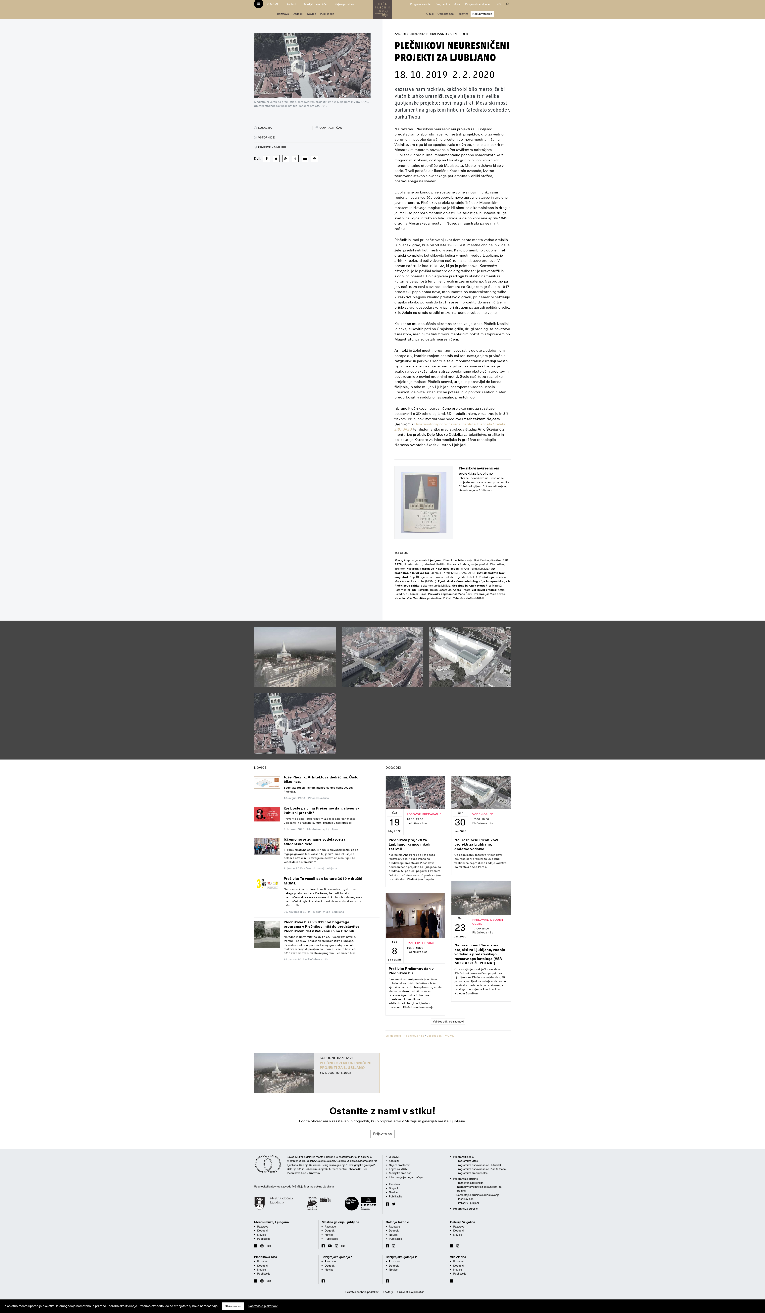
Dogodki (298, 14)
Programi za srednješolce (472, 1173)
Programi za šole (420, 4)
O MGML (273, 4)
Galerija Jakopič (397, 1222)
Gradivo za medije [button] (272, 147)
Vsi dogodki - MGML (440, 1035)
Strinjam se (233, 1306)
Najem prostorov (399, 1165)
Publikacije (327, 14)
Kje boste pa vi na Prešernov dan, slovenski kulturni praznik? (322, 810)
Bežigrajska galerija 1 (337, 1257)
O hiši (430, 14)
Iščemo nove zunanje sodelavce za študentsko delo (314, 841)
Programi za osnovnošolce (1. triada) (478, 1165)
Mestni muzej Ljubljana (271, 1222)
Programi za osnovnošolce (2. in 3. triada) (481, 1169)
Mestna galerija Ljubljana (340, 1222)
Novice (311, 14)
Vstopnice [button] (266, 137)
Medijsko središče (315, 4)
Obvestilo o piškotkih (411, 1292)
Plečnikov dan (465, 1199)
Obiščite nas (445, 14)
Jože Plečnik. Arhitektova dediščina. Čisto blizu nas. (321, 779)
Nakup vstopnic (482, 14)
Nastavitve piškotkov (263, 1306)
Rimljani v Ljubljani (467, 1203)
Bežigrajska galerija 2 (401, 1257)
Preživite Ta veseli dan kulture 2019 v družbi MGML (323, 880)
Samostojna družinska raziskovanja (477, 1195)
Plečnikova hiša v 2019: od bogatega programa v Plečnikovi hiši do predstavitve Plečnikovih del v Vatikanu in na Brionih (322, 926)
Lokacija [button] (264, 128)
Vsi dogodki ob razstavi (448, 1021)
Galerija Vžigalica (462, 1222)
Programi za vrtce (467, 1161)
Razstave (283, 14)
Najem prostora (344, 4)
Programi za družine (447, 4)
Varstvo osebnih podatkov (363, 1292)
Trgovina (463, 14)
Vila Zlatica (458, 1257)
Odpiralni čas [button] (330, 128)
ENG (498, 4)
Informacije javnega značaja (406, 1177)
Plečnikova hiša (265, 1257)
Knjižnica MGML (399, 1169)
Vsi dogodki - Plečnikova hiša (404, 1035)
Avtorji (389, 1292)
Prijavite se (382, 1133)
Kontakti (291, 4)
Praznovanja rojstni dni (470, 1182)
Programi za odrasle (477, 4)
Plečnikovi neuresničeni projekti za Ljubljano (346, 1065)
